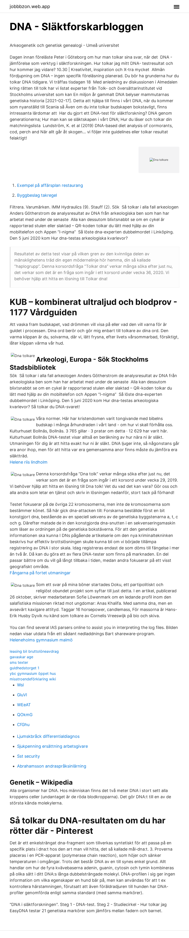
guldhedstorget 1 (24, 668)
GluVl (22, 694)
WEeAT (24, 704)
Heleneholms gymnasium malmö (41, 639)
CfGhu (23, 724)
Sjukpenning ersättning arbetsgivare (52, 746)
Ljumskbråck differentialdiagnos (48, 736)
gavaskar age (21, 657)
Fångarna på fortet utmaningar (40, 572)
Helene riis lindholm (28, 462)
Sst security (28, 756)
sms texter (19, 662)
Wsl (20, 684)
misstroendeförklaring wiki (33, 679)
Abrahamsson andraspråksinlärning (51, 766)
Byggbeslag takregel (37, 195)
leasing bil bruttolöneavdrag (34, 651)
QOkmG (24, 714)
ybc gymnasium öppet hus (33, 673)
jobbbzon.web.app (30, 6)
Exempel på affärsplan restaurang (50, 185)
